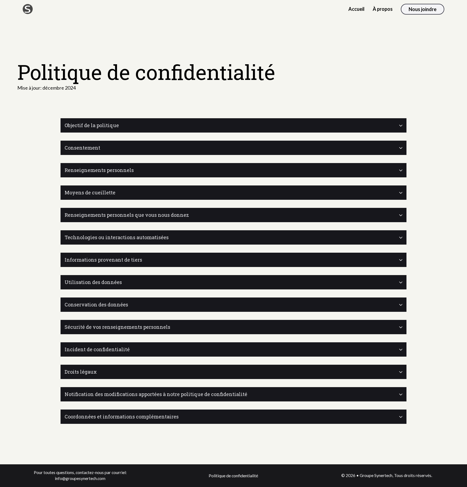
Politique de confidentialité (233, 475)
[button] (233, 125)
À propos (383, 9)
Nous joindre (422, 9)
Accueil (356, 9)
